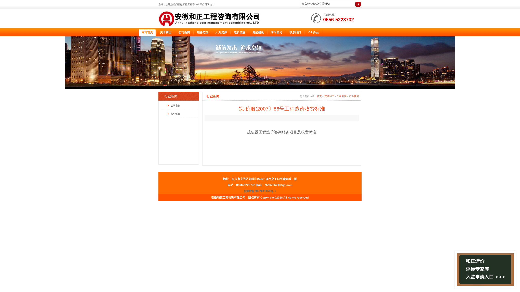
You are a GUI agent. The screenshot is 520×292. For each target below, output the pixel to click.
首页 (319, 96)
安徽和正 (329, 96)
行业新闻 (176, 114)
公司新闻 (176, 105)
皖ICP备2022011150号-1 (260, 191)
